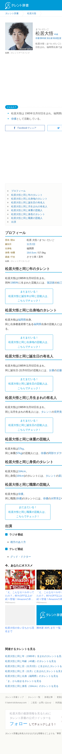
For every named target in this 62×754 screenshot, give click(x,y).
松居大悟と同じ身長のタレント (28, 214)
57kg (21, 448)
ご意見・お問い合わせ (41, 702)
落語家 (51, 282)
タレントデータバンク (20, 53)
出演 (13, 221)
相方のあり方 (18, 541)
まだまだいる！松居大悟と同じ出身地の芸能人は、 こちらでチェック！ (29, 342)
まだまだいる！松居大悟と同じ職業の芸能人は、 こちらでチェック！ (27, 512)
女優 (51, 370)
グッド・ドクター (20, 556)
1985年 (14, 282)
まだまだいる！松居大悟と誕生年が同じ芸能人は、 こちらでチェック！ (29, 296)
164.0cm (31, 252)
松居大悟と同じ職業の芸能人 (27, 218)
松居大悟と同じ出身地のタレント (29, 198)
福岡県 (22, 319)
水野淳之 (56, 498)
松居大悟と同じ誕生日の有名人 (28, 202)
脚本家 (43, 38)
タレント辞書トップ (14, 697)
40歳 (56, 34)
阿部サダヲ (55, 453)
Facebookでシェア (27, 128)
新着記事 (48, 697)
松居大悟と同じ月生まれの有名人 (29, 206)
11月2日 (31, 244)
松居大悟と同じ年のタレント (27, 194)
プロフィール (18, 190)
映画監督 (57, 38)
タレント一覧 (34, 697)
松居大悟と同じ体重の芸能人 (27, 210)
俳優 (37, 38)
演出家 (49, 38)
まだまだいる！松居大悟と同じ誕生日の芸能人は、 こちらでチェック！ (29, 384)
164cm (22, 471)
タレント (46, 411)
